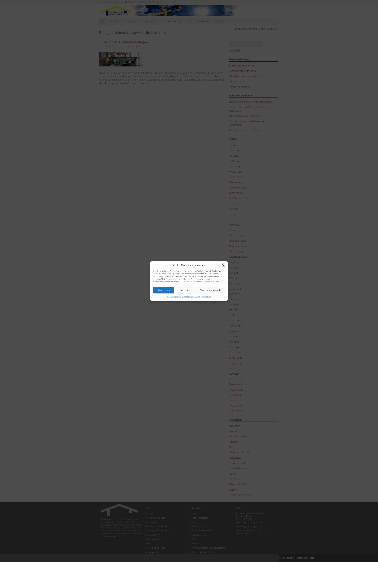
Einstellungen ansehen (211, 290)
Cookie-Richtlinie (174, 297)
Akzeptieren (164, 290)
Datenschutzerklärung (191, 297)
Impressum (206, 297)
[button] (223, 265)
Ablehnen (186, 290)
